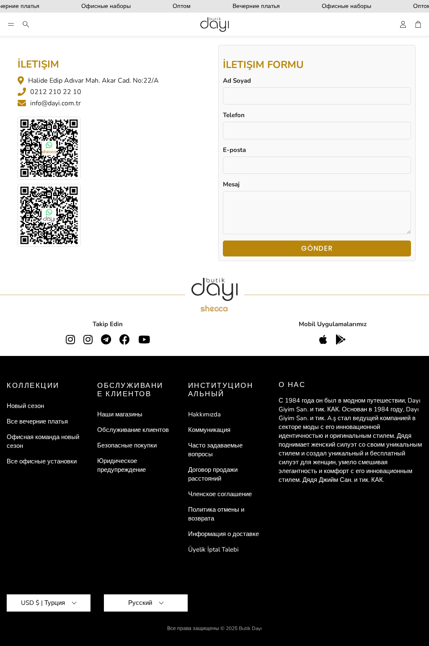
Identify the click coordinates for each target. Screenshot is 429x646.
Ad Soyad (237, 80)
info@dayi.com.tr (55, 103)
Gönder (317, 248)
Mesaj (231, 184)
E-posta (234, 150)
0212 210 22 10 (55, 92)
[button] (11, 24)
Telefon (234, 115)
